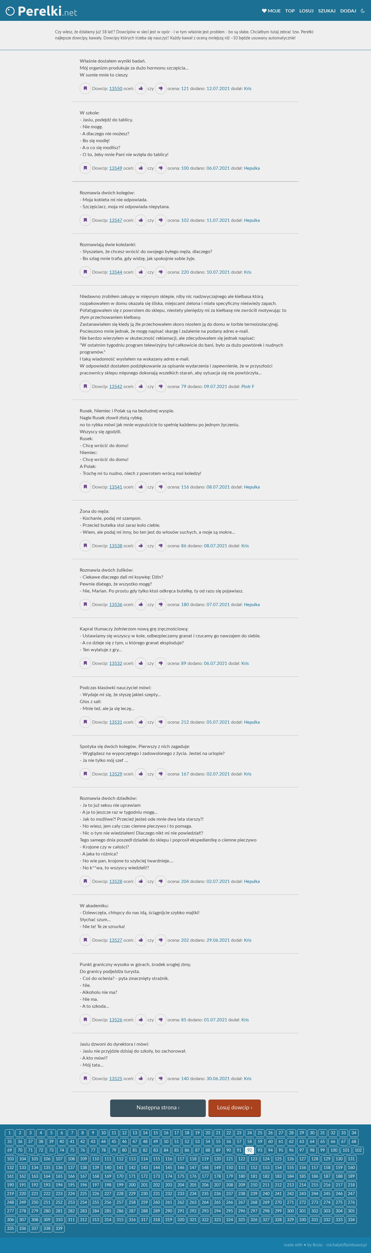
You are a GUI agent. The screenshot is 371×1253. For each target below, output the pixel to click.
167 (83, 1177)
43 (93, 1142)
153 (266, 1168)
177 (205, 1177)
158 (326, 1168)
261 (168, 1203)
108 (71, 1159)
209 (241, 1185)
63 (301, 1142)
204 (180, 1185)
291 (180, 1211)
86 (187, 1150)
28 (291, 1133)
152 (253, 1168)
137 (71, 1168)
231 (156, 1194)
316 (132, 1220)
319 (168, 1220)
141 (120, 1168)
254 (83, 1203)
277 (10, 1211)
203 (168, 1185)
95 (281, 1150)
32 (333, 1133)
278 (22, 1211)
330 (302, 1220)
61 (281, 1142)
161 (10, 1177)
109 (83, 1159)
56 (228, 1142)
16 (166, 1133)
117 (180, 1159)
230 (144, 1194)
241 (278, 1194)
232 (168, 1194)
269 (266, 1203)
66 (333, 1142)
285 (107, 1211)
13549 (115, 168)
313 (95, 1220)
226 (95, 1194)
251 (46, 1203)
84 (166, 1150)
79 (114, 1150)
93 (260, 1150)
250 (34, 1203)
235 (205, 1194)
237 (229, 1194)
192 (34, 1185)
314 (107, 1220)
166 (71, 1177)
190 (10, 1185)
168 (95, 1177)
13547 (115, 220)
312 (83, 1220)
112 (120, 1159)
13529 (115, 774)
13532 (115, 663)
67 (343, 1142)
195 (71, 1185)
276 (351, 1203)
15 (155, 1133)
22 (228, 1133)
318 (156, 1220)
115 (156, 1159)
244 (314, 1194)
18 (187, 1133)
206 (205, 1185)
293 (205, 1211)
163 (34, 1177)
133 (22, 1168)
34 (354, 1133)
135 (46, 1168)
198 (107, 1185)
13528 (115, 881)
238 (241, 1194)
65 (322, 1142)
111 (107, 1159)
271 (290, 1203)
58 (249, 1142)
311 (71, 1220)
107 (59, 1159)
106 (46, 1159)
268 (253, 1203)
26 (270, 1133)
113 (132, 1159)
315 (120, 1220)
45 (114, 1142)
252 (59, 1203)
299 (278, 1211)
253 (71, 1203)
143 (144, 1168)
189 (351, 1177)
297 (253, 1211)
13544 (115, 272)
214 (302, 1185)
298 (266, 1211)
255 (95, 1203)
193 (46, 1185)
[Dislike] (160, 88)
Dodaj (348, 11)
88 (207, 1150)
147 (193, 1168)
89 (218, 1150)
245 (326, 1194)
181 (253, 1177)
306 (10, 1220)
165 (59, 1177)
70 (20, 1150)
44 (103, 1142)
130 (339, 1159)
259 (144, 1203)
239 (253, 1194)
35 (9, 1142)
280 (46, 1211)
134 (34, 1168)
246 (339, 1194)
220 (22, 1194)
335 (10, 1229)
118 (193, 1159)
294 (217, 1211)
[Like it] (140, 88)
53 (197, 1142)
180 (241, 1177)
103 (10, 1159)
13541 (115, 487)
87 (197, 1150)
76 (82, 1150)
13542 (115, 387)
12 (124, 1133)
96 (291, 1150)
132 (10, 1168)
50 (166, 1142)
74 (61, 1150)
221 (34, 1194)
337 (34, 1229)
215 (314, 1185)
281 (59, 1211)
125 (278, 1159)
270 (278, 1203)
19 (197, 1133)
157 (314, 1168)
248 (10, 1203)
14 (145, 1133)
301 (302, 1211)
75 (72, 1150)
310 (59, 1220)
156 (302, 1168)
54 (207, 1142)
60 (270, 1142)
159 (339, 1168)
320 (180, 1220)
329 (290, 1220)
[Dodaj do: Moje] (85, 88)
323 (217, 1220)
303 (326, 1211)
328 (278, 1220)
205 (193, 1185)
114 (144, 1159)
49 (155, 1142)
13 (134, 1133)
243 (302, 1194)
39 (51, 1142)
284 (95, 1211)
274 (326, 1203)
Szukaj (327, 11)
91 (239, 1150)
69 (9, 1150)
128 (314, 1159)
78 (103, 1150)
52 (187, 1142)
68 (354, 1142)
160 (351, 1168)
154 (278, 1168)
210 (253, 1185)
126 (290, 1159)
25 (260, 1133)
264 (205, 1203)
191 (22, 1185)
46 (124, 1142)
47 (134, 1142)
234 (193, 1194)
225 (83, 1194)
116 (168, 1159)
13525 (115, 1079)
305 (351, 1211)
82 (145, 1150)
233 (180, 1194)
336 (22, 1229)
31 (322, 1133)
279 (34, 1211)
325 (241, 1220)
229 (132, 1194)
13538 (115, 546)
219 (10, 1194)
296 (241, 1211)
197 (95, 1185)
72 (41, 1150)
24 (249, 1133)
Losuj (306, 11)
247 (351, 1194)
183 (278, 1177)
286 (120, 1211)
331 (314, 1220)
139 (95, 1168)
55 (218, 1142)
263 (193, 1203)
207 (217, 1185)
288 (144, 1211)
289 (156, 1211)
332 (326, 1220)
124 (266, 1159)
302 (314, 1211)
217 (339, 1185)
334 (351, 1220)
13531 (115, 722)
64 (312, 1142)
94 (270, 1150)
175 (180, 1177)
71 (30, 1150)
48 (145, 1142)
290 (168, 1211)
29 (301, 1133)
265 (217, 1203)
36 (20, 1142)
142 (132, 1168)
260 (156, 1203)
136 (59, 1168)
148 (205, 1168)
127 (302, 1159)
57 (239, 1142)
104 (22, 1159)
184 (290, 1177)
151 (241, 1168)
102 (358, 1150)
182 (266, 1177)
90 (228, 1150)
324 (229, 1220)
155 (290, 1168)
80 (124, 1150)
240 (266, 1194)
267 (241, 1203)
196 (83, 1185)
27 (281, 1133)
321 (193, 1220)
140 (107, 1168)
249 (22, 1203)
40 (61, 1142)
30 (312, 1133)
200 (132, 1185)
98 (312, 1150)
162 (22, 1177)
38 (41, 1142)
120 (217, 1159)
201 (144, 1185)
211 (266, 1185)
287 (132, 1211)
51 (176, 1142)
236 (217, 1194)
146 (180, 1168)
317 (144, 1220)
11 (114, 1133)
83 (155, 1150)
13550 (115, 89)
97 (301, 1150)
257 (120, 1203)
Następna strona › (158, 1108)
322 (205, 1220)
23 (239, 1133)
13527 (115, 940)
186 (314, 1177)
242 (290, 1194)
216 (326, 1185)
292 (193, 1211)
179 (229, 1177)
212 (278, 1185)
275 (339, 1203)
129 (326, 1159)
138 (83, 1168)
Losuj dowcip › (234, 1108)
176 (193, 1177)
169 (107, 1177)
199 (120, 1185)
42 (82, 1142)
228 (120, 1194)
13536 (115, 605)
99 (322, 1150)
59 (260, 1142)
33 (343, 1133)
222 (46, 1194)
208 (229, 1185)
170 (120, 1177)
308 (34, 1220)
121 (229, 1159)
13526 (115, 1020)
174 (168, 1177)
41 (72, 1142)
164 (46, 1177)
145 (168, 1168)
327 (266, 1220)
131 (351, 1159)
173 (156, 1177)
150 (229, 1168)
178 (217, 1177)
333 (339, 1220)
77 (93, 1150)
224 (71, 1194)
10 (103, 1133)
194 (59, 1185)
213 (290, 1185)
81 (134, 1150)
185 (302, 1177)
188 (339, 1177)
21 (218, 1133)
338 (46, 1229)
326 (253, 1220)
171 (132, 1177)
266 (229, 1203)
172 (144, 1177)
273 (314, 1203)
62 (291, 1142)
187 (326, 1177)
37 (30, 1142)
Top (290, 11)
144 (156, 1168)
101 (346, 1150)
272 (302, 1203)
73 (51, 1150)
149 (217, 1168)
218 (351, 1185)
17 (176, 1133)
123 (253, 1159)
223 (59, 1194)
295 (229, 1211)
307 (22, 1220)
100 (333, 1150)
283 (83, 1211)
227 (107, 1194)
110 (95, 1159)
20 (207, 1133)
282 (71, 1211)
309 (46, 1220)
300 (290, 1211)
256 (107, 1203)
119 (205, 1159)
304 (339, 1211)
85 (176, 1150)
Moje (274, 11)
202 (156, 1185)
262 (180, 1203)
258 (132, 1203)
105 (34, 1159)
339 (59, 1229)
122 (241, 1159)
